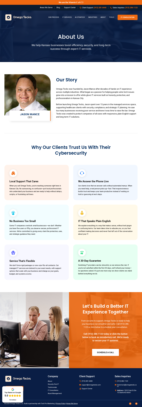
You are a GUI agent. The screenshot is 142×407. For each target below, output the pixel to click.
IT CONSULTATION (127, 17)
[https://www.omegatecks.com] (18, 17)
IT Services (67, 17)
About (103, 17)
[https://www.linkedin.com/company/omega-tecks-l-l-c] (136, 403)
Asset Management (55, 393)
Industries (92, 17)
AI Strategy (80, 17)
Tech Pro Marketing (48, 403)
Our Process (53, 17)
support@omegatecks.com (91, 385)
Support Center (87, 389)
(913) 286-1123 (95, 334)
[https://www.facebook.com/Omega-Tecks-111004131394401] (130, 403)
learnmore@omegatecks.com (127, 385)
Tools (111, 17)
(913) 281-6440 (87, 381)
